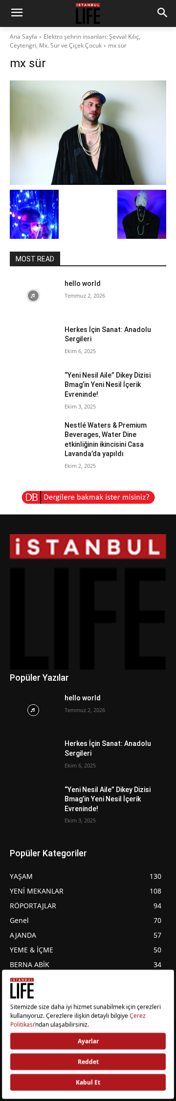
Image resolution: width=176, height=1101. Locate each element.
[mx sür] (88, 132)
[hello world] (33, 295)
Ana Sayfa (23, 36)
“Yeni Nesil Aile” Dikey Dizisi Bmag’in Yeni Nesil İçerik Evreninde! (108, 384)
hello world (83, 283)
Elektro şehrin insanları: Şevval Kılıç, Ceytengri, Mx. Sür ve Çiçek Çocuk (75, 41)
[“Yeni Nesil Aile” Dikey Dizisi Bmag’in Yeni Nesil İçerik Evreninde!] (33, 387)
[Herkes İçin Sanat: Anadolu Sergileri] (33, 341)
